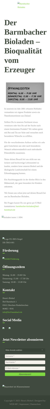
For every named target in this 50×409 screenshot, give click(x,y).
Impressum (24, 404)
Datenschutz (35, 404)
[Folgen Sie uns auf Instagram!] (11, 330)
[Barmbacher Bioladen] (25, 5)
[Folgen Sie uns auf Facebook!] (5, 330)
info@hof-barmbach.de (12, 312)
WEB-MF (13, 404)
